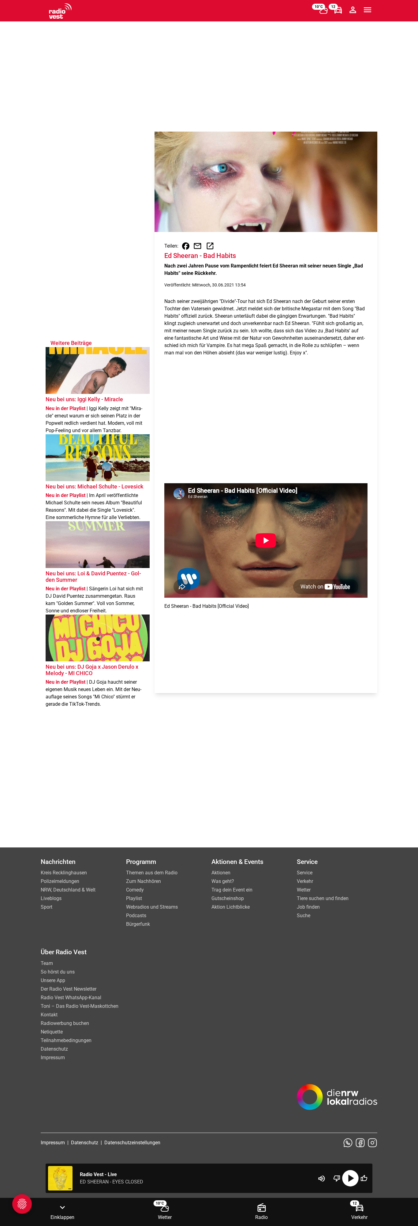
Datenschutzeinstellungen (132, 1143)
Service (304, 873)
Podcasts (136, 915)
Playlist (134, 898)
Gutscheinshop (227, 898)
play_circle (350, 1178)
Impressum (53, 1057)
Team (47, 963)
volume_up (321, 1178)
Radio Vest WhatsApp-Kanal (71, 997)
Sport (46, 907)
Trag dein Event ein (231, 890)
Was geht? (222, 881)
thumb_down (337, 1178)
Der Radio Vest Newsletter (68, 989)
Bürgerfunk (138, 924)
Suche (303, 915)
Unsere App (53, 980)
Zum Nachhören (143, 881)
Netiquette (52, 1032)
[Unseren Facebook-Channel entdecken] (360, 1143)
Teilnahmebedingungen (66, 1040)
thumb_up (364, 1178)
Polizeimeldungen (60, 881)
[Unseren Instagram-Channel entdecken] (372, 1143)
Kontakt (49, 1015)
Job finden (308, 907)
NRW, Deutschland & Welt (68, 890)
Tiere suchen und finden (323, 898)
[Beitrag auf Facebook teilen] (185, 246)
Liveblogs (51, 898)
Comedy (135, 890)
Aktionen (220, 873)
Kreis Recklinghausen (64, 873)
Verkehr (305, 881)
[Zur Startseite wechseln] (60, 11)
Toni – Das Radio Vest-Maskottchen (79, 1006)
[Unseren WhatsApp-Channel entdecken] (348, 1143)
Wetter (304, 890)
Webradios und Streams (152, 907)
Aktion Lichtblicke (230, 907)
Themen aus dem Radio (151, 873)
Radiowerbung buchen (65, 1023)
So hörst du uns (58, 972)
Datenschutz (54, 1049)
